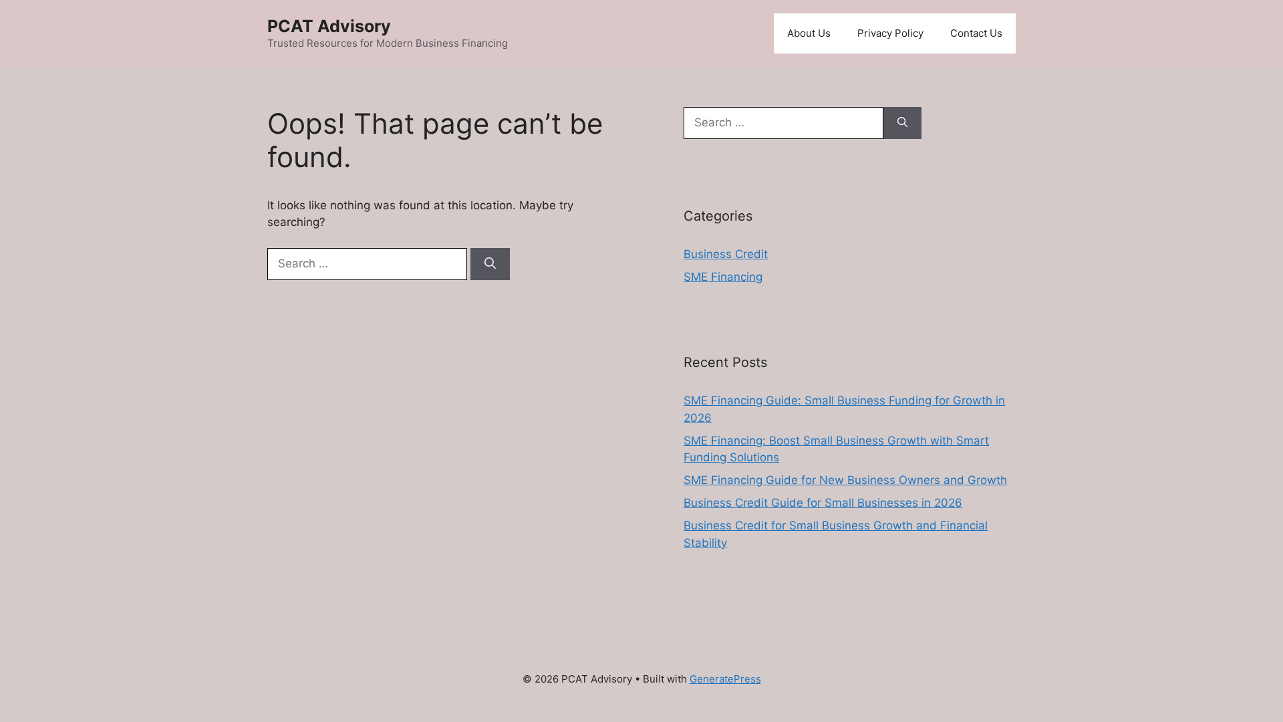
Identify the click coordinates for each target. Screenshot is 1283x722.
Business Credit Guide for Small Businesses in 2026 (823, 502)
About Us (809, 33)
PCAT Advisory (329, 26)
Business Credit (726, 254)
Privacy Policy (890, 33)
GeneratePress (725, 679)
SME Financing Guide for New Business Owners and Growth (845, 480)
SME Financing (723, 276)
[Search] (490, 264)
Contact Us (976, 33)
